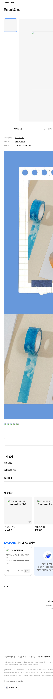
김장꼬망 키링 (10, 527)
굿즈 (17, 142)
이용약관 (32, 657)
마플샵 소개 (22, 657)
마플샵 (6, 3)
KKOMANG (19, 138)
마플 (12, 3)
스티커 (22, 142)
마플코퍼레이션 (9, 657)
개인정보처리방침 (44, 657)
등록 (26, 571)
